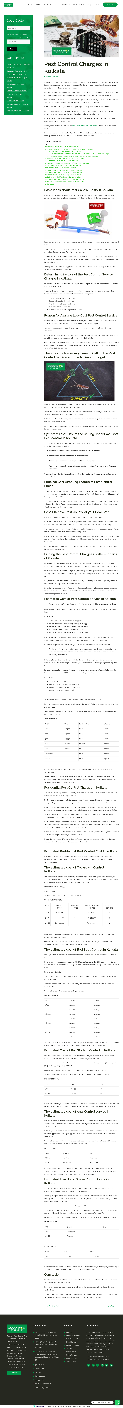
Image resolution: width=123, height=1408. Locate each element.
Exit (61, 740)
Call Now (81, 713)
